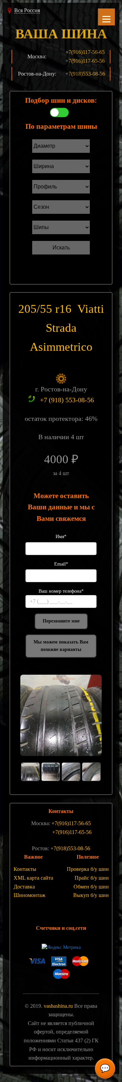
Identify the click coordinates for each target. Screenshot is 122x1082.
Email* (61, 564)
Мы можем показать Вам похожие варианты (61, 645)
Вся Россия (27, 10)
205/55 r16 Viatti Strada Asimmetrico (61, 327)
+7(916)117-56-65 (85, 52)
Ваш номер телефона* (61, 591)
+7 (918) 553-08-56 (67, 400)
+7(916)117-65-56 (85, 61)
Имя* (61, 536)
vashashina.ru (58, 1006)
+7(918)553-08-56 (85, 74)
